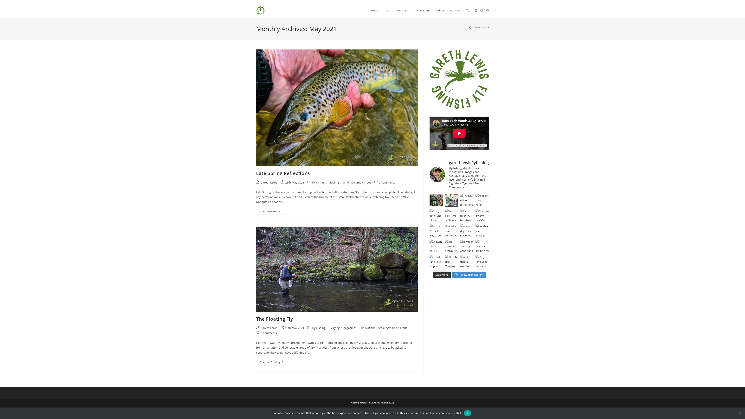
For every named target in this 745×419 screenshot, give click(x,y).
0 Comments (387, 182)
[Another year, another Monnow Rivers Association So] (482, 231)
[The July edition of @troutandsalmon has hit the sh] (467, 200)
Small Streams (351, 182)
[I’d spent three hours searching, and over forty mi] (482, 200)
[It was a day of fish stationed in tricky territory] (467, 231)
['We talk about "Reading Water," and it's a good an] (451, 261)
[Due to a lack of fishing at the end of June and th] (451, 200)
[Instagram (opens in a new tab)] (481, 10)
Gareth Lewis (269, 182)
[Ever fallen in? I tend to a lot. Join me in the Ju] (467, 215)
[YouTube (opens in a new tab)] (487, 10)
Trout (367, 182)
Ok (467, 413)
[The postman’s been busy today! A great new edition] (451, 246)
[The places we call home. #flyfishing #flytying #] (451, 215)
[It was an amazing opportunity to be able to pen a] (467, 246)
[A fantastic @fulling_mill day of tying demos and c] (482, 246)
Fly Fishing (319, 182)
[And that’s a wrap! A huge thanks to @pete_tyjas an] (467, 261)
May (486, 27)
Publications (367, 328)
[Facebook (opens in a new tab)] (476, 10)
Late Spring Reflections (283, 173)
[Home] (470, 27)
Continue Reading (273, 212)
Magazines (350, 328)
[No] (740, 413)
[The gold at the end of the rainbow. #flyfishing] (436, 215)
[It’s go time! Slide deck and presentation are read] (482, 261)
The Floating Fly (274, 319)
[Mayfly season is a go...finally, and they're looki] (451, 231)
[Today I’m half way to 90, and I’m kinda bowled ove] (436, 231)
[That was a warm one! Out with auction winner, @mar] (482, 215)
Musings (334, 182)
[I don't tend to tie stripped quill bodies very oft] (436, 261)
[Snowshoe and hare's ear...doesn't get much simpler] (436, 246)
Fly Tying (334, 328)
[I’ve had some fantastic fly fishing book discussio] (436, 200)
